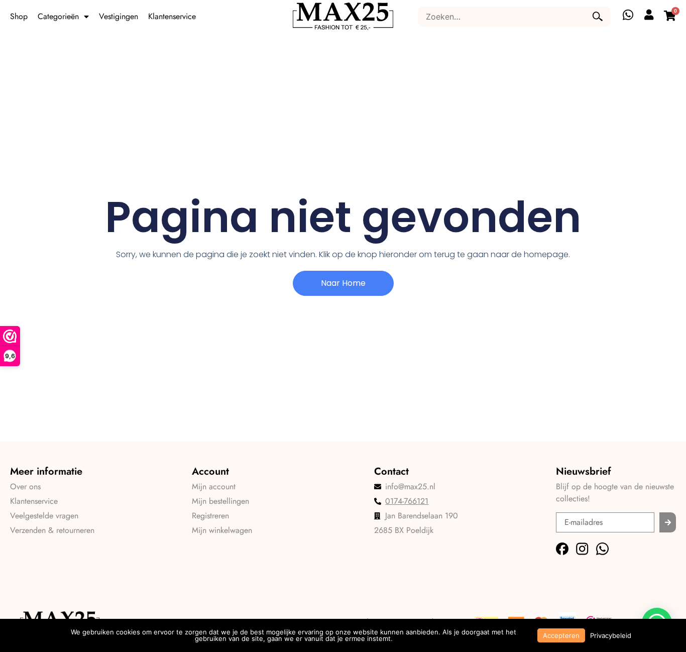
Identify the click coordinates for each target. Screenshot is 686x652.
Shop (19, 16)
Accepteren (561, 635)
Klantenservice (172, 16)
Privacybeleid (610, 635)
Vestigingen (118, 16)
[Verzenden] (667, 522)
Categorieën (58, 16)
